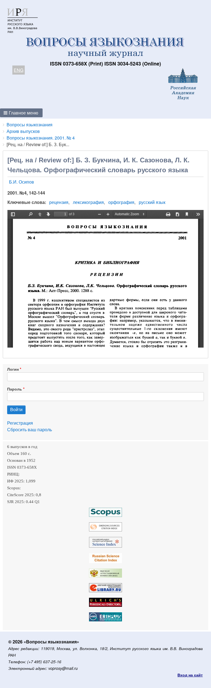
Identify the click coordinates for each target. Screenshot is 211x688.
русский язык (152, 202)
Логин (13, 369)
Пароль (14, 389)
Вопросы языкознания (29, 124)
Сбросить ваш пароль (29, 429)
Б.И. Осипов (21, 182)
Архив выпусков (23, 131)
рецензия (58, 202)
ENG (18, 70)
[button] (21, 112)
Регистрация (20, 423)
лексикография (88, 202)
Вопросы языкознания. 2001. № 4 (41, 138)
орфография (121, 202)
